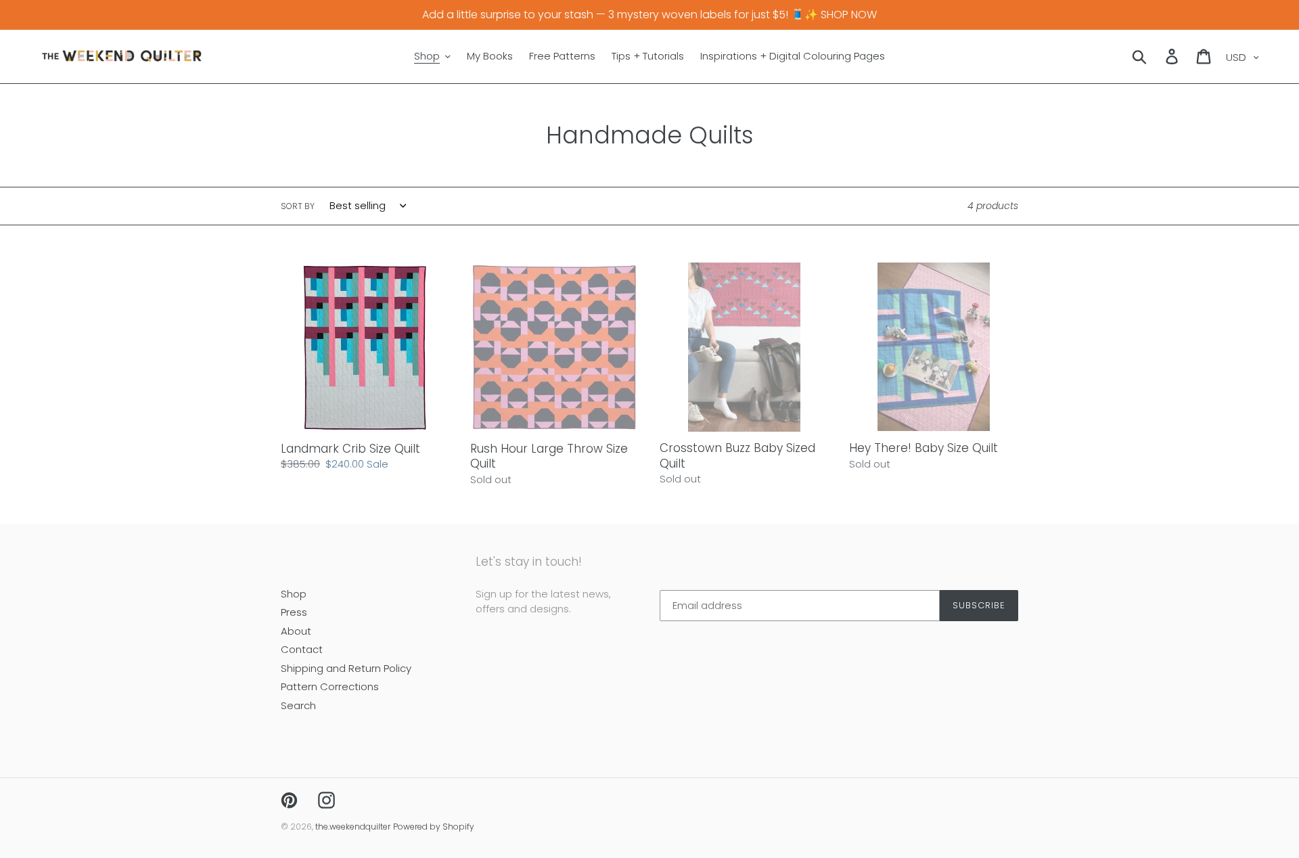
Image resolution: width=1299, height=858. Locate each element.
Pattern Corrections (330, 686)
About (296, 631)
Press (294, 612)
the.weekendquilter (352, 826)
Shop (293, 594)
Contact (302, 649)
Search (298, 705)
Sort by (298, 206)
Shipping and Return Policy (346, 668)
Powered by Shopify (433, 826)
